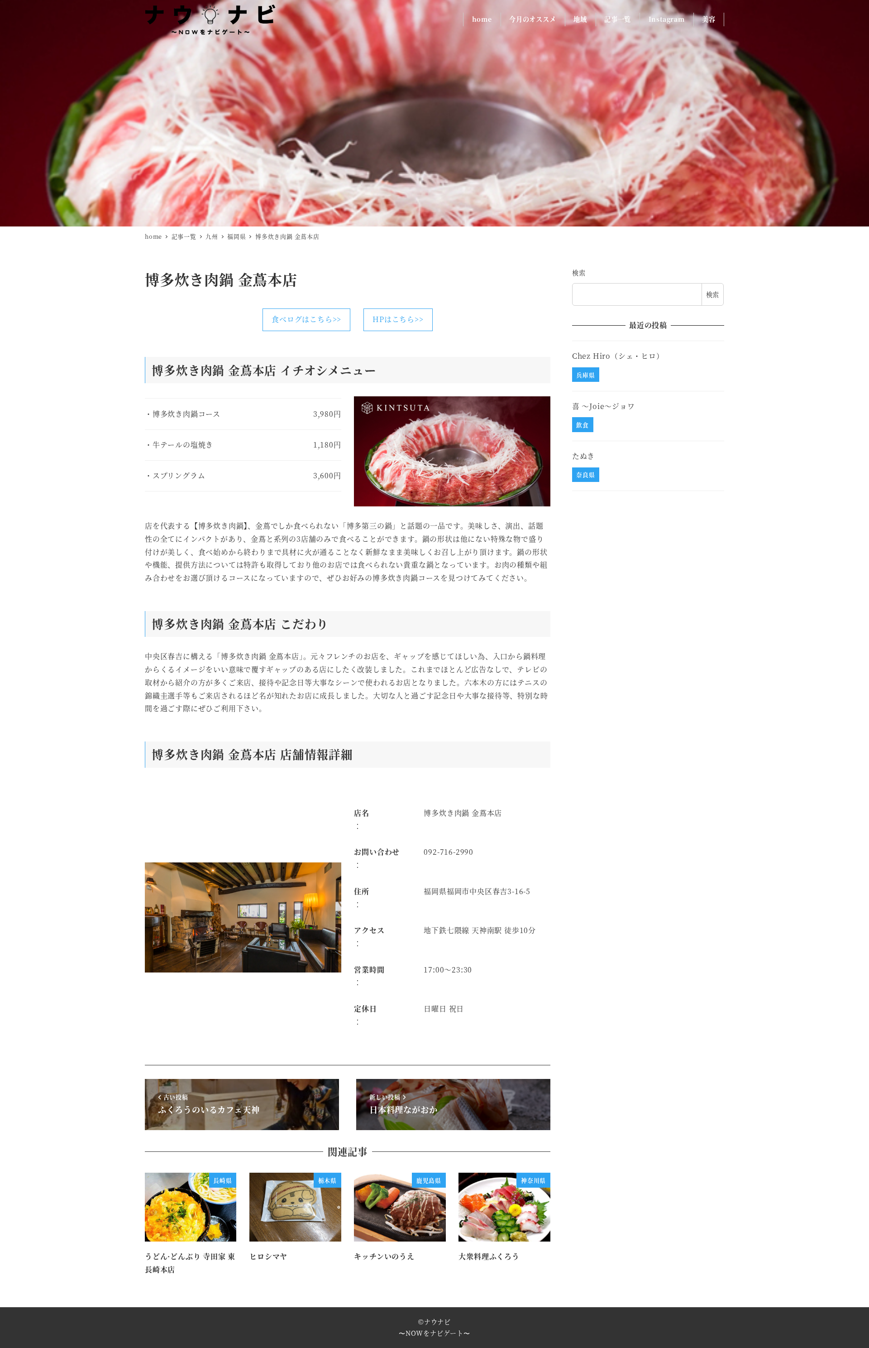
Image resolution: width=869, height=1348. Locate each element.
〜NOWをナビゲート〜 (434, 1333)
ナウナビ (437, 1321)
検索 (579, 272)
